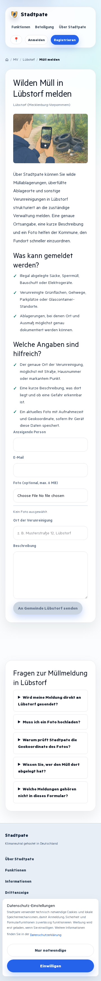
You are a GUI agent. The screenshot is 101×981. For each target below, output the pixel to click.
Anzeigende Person (29, 432)
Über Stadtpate (72, 27)
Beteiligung (44, 27)
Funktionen (21, 27)
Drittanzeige (17, 892)
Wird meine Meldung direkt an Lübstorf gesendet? (49, 701)
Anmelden (36, 40)
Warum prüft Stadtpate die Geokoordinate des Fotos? (47, 743)
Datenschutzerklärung (45, 935)
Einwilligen (50, 965)
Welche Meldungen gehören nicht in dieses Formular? (47, 792)
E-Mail (18, 457)
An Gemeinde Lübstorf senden (48, 608)
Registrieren (65, 40)
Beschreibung (24, 545)
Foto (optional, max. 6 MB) (35, 482)
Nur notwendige (50, 950)
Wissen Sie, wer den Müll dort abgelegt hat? (49, 768)
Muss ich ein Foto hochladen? (51, 721)
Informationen (18, 881)
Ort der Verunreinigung (32, 520)
